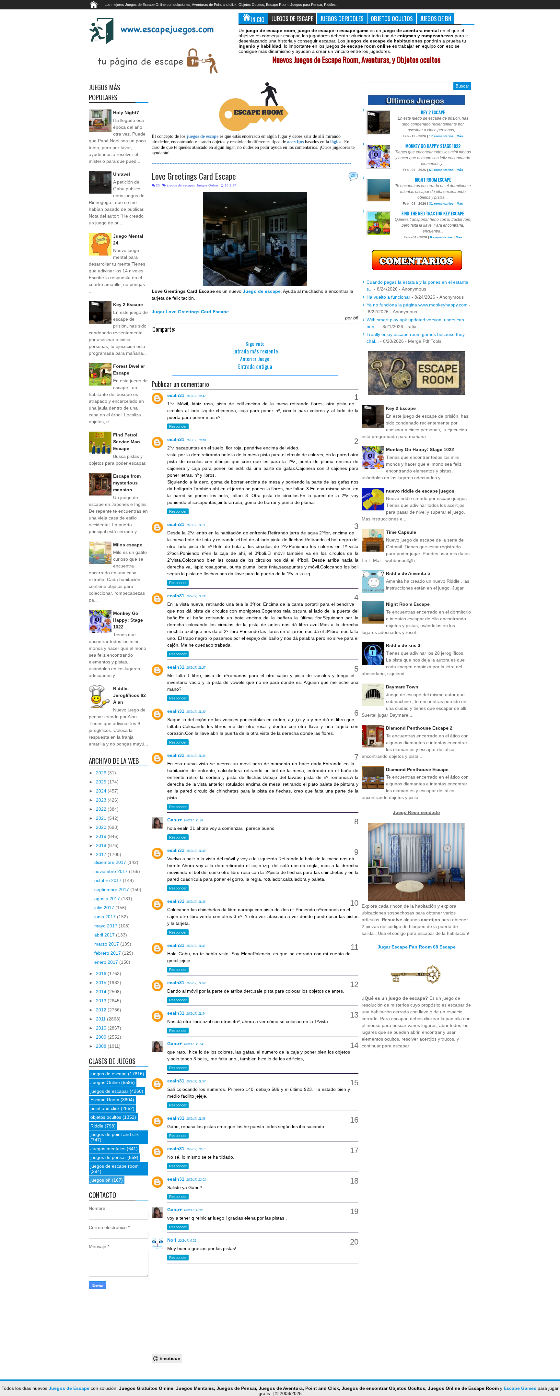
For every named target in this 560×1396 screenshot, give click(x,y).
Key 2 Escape (128, 304)
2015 (102, 982)
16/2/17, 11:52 (195, 983)
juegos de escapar (180, 185)
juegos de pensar (108, 1157)
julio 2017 (104, 907)
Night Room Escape (433, 179)
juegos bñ (100, 1180)
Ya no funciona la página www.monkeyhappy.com (417, 304)
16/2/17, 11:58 (195, 1118)
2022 (102, 809)
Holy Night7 (126, 112)
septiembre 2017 (112, 889)
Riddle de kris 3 (403, 645)
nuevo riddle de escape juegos (420, 491)
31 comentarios (441, 203)
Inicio (257, 19)
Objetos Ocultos (392, 18)
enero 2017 (106, 962)
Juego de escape (262, 291)
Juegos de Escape (292, 18)
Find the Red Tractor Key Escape (433, 213)
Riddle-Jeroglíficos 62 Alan (129, 695)
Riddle (96, 1125)
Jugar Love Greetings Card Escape (190, 311)
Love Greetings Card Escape (194, 176)
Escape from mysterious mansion (127, 482)
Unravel (121, 174)
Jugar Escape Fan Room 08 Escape (417, 946)
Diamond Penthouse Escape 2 (419, 728)
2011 (101, 1018)
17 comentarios (441, 136)
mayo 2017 (106, 925)
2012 (102, 1009)
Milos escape (127, 544)
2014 (102, 991)
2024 (102, 790)
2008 (102, 1046)
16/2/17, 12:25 (193, 1210)
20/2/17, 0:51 (187, 1240)
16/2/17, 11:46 (195, 901)
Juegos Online (207, 185)
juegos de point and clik (114, 1134)
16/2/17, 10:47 (196, 396)
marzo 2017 (107, 944)
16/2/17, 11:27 (195, 667)
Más (460, 136)
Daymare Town (402, 686)
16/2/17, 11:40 (195, 851)
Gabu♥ (174, 819)
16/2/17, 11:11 (195, 525)
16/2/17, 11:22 (195, 596)
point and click (105, 1108)
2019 (102, 836)
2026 (102, 772)
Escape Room (104, 1099)
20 (353, 175)
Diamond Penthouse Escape (417, 769)
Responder (178, 426)
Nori (171, 1240)
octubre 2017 (108, 880)
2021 (102, 818)
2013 (102, 1000)
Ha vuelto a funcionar (388, 297)
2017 (102, 854)
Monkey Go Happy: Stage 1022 (128, 620)
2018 (102, 845)
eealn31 (175, 395)
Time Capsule (401, 532)
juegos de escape (108, 1073)
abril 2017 (105, 934)
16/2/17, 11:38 (193, 820)
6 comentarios (441, 237)
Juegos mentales (107, 1148)
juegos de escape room (114, 1166)
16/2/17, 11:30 (195, 711)
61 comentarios (441, 170)
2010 (102, 1028)
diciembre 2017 (110, 862)
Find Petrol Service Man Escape (126, 441)
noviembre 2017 (111, 871)
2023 (102, 800)
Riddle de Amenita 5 (408, 573)
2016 (102, 973)
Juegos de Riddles (342, 18)
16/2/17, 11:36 (195, 756)
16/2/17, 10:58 (196, 440)
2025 (102, 781)
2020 (102, 827)
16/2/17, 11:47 (195, 946)
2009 (102, 1037)
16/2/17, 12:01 (196, 1149)
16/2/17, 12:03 (196, 1179)
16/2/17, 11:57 (195, 1081)
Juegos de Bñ (435, 18)
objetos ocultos (105, 1117)
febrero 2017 (108, 953)
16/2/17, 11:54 (195, 1013)
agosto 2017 (107, 898)
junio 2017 (105, 916)
